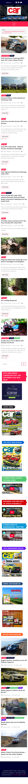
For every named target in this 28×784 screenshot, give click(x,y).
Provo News (16, 774)
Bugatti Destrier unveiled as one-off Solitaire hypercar (14, 661)
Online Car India (7, 63)
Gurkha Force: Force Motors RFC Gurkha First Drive (12, 341)
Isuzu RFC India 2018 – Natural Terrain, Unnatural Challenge (12, 147)
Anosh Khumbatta (7, 204)
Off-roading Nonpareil (9, 300)
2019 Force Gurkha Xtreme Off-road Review (14, 122)
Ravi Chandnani (7, 345)
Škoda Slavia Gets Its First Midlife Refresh (13, 723)
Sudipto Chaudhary (8, 665)
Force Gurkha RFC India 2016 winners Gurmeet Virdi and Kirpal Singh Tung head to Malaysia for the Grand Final (14, 198)
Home (3, 29)
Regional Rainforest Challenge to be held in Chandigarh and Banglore (14, 260)
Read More (5, 73)
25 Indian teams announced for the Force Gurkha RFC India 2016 (13, 221)
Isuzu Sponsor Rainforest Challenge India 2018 (13, 173)
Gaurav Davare (7, 695)
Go (23, 364)
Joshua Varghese (7, 151)
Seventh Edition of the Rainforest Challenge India (13, 99)
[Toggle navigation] (14, 24)
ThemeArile (23, 774)
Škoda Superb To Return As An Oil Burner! (13, 691)
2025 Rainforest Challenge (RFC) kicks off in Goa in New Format (12, 59)
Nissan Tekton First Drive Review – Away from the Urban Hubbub (13, 753)
